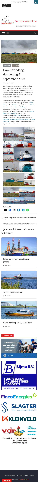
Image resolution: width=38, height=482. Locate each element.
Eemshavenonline (26, 21)
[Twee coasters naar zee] (19, 272)
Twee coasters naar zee (12, 292)
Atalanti (31, 105)
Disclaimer (26, 475)
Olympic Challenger (20, 107)
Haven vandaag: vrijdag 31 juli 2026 (17, 322)
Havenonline (7, 65)
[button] (13, 134)
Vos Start (6, 119)
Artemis (5, 107)
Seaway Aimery (13, 113)
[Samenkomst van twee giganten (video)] (19, 238)
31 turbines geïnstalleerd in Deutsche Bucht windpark (19, 219)
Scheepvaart (16, 65)
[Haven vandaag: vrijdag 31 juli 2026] (19, 302)
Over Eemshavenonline (9, 475)
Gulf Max (14, 105)
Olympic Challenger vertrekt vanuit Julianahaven (19, 224)
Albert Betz (17, 115)
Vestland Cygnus (15, 119)
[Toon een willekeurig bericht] (34, 33)
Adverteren (19, 475)
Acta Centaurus (25, 119)
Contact (32, 475)
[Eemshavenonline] (3, 33)
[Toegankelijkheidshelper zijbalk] (36, 2)
